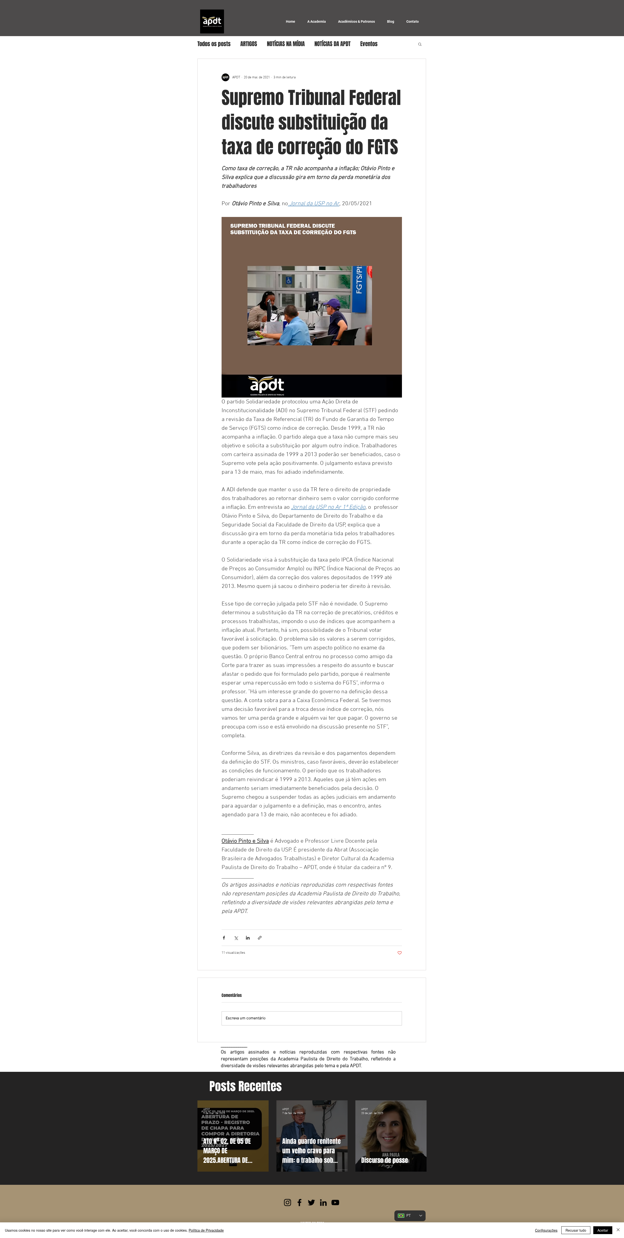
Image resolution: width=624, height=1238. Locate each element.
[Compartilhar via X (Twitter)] (236, 937)
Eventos (369, 44)
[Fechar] (618, 1230)
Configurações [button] (546, 1230)
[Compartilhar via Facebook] (224, 937)
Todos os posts (214, 44)
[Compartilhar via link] (259, 937)
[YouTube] (335, 1202)
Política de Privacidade (206, 1230)
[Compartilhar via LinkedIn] (247, 937)
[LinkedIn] (323, 1202)
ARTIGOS (248, 44)
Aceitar (602, 1230)
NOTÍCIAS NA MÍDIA (286, 44)
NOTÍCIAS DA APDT (332, 44)
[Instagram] (287, 1202)
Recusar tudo (576, 1230)
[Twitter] (311, 1202)
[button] (420, 44)
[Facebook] (299, 1202)
